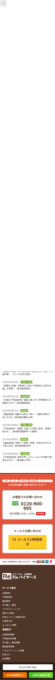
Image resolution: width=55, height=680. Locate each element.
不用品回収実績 (9, 638)
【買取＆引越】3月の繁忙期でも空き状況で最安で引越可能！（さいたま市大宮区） (27, 372)
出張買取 (6, 593)
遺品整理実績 (8, 646)
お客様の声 (7, 621)
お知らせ (6, 654)
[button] (27, 542)
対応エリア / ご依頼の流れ (14, 617)
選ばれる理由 (8, 613)
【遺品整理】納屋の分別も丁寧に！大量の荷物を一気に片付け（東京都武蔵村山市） (26, 416)
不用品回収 (7, 597)
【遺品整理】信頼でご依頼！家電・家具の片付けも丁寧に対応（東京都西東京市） (26, 444)
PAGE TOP (50, 657)
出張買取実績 (8, 634)
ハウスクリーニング (11, 609)
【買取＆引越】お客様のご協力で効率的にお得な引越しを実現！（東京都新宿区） (26, 387)
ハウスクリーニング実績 (13, 650)
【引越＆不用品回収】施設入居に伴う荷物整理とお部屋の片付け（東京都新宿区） (26, 401)
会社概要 (6, 658)
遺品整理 (6, 601)
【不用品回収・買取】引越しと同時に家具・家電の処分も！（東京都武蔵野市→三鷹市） (26, 430)
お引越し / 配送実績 (11, 642)
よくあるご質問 (9, 625)
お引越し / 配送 (9, 605)
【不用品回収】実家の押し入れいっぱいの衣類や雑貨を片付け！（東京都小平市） (26, 458)
